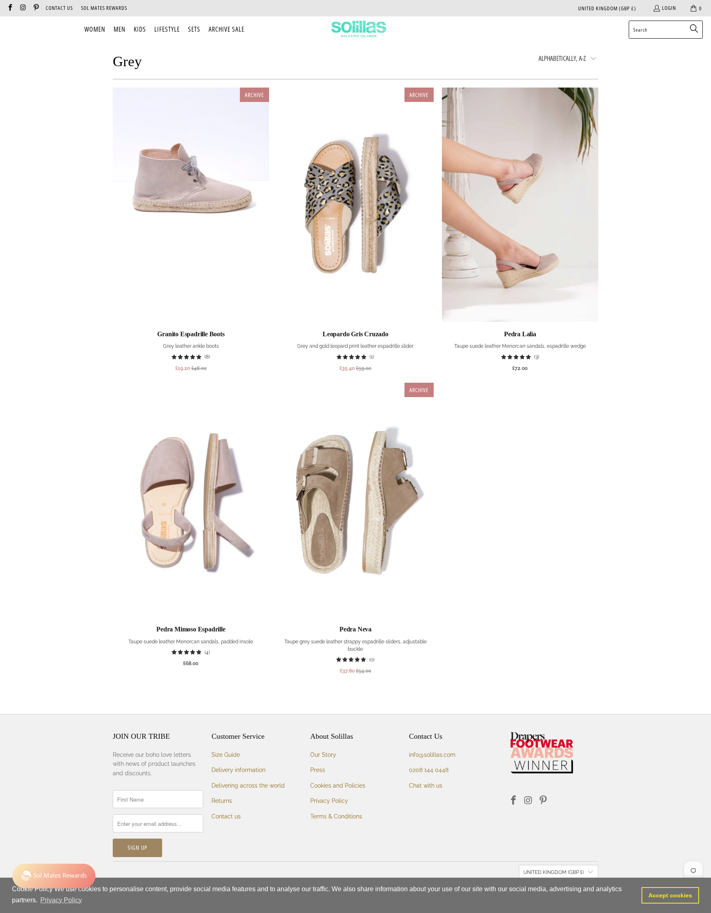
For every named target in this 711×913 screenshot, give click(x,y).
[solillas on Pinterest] (36, 8)
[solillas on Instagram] (22, 8)
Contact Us (59, 8)
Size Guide (225, 754)
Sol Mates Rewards (104, 8)
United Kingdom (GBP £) (607, 8)
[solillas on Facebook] (10, 8)
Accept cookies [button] (670, 895)
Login (669, 8)
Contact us (226, 816)
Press (317, 770)
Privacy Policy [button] (61, 900)
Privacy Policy (329, 800)
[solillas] (358, 30)
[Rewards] (53, 876)
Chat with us (425, 785)
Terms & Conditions (336, 816)
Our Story (323, 754)
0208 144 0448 (428, 770)
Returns (221, 800)
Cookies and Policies (337, 785)
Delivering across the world (248, 785)
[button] (94, 30)
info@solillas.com (432, 754)
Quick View (191, 223)
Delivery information (238, 770)
